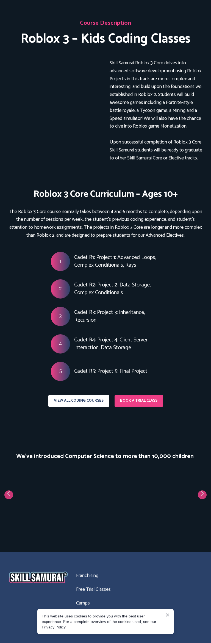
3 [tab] (64, 522)
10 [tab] (122, 522)
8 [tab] (105, 522)
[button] (78, 401)
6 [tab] (89, 522)
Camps (83, 603)
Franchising (87, 576)
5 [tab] (81, 522)
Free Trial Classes (93, 589)
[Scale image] (30, 492)
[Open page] (55, 88)
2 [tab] (56, 522)
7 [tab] (97, 522)
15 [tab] (163, 522)
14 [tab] (155, 522)
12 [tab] (138, 522)
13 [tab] (147, 522)
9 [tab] (114, 522)
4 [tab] (72, 522)
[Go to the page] (38, 577)
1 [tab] (48, 522)
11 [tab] (130, 522)
